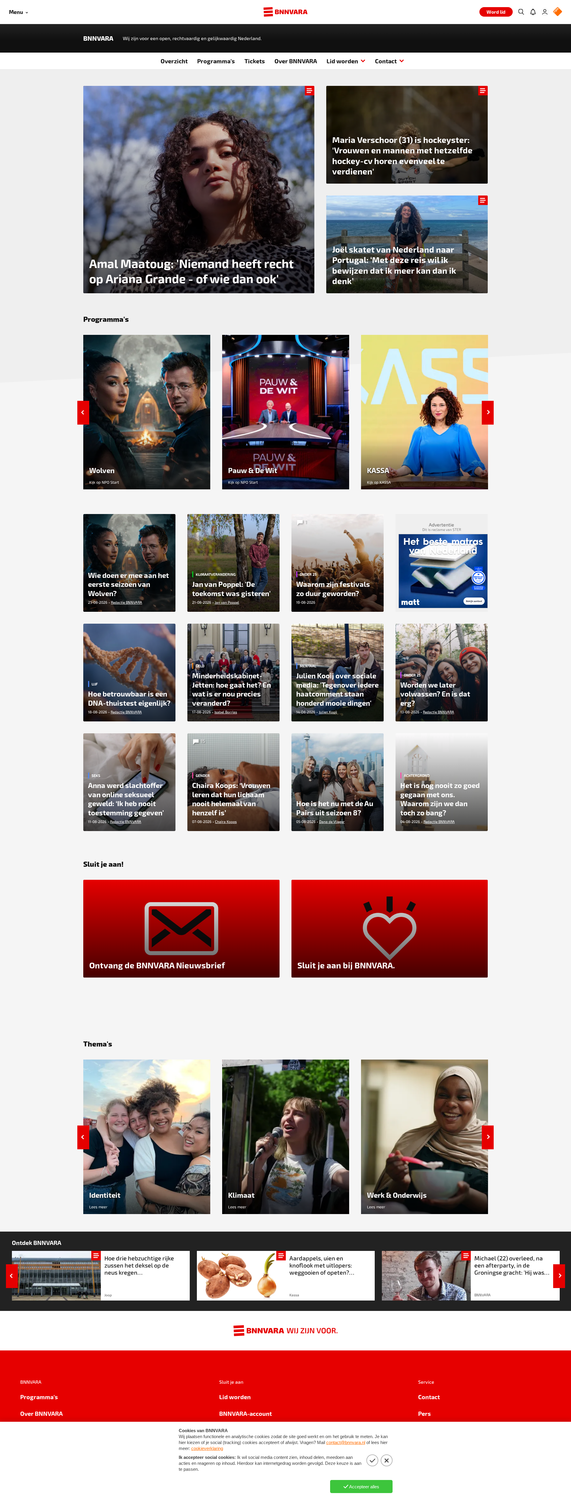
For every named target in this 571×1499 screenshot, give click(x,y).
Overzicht (174, 60)
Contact (386, 60)
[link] (101, 1276)
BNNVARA (98, 38)
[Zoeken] (521, 11)
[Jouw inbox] (533, 12)
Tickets (254, 60)
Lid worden (342, 60)
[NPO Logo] (557, 12)
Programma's (216, 60)
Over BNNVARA (295, 60)
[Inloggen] (544, 11)
